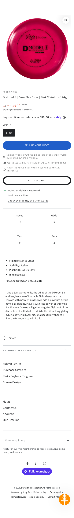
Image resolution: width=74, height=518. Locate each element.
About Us (8, 414)
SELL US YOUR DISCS (37, 145)
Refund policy (39, 492)
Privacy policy (56, 492)
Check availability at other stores (28, 200)
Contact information (57, 496)
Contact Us (10, 408)
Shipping (7, 109)
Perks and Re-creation (31, 487)
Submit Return (12, 364)
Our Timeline (11, 420)
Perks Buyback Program (18, 376)
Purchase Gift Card (14, 370)
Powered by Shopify (20, 492)
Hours (6, 402)
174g (10, 134)
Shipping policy (36, 496)
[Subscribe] (69, 440)
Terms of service (18, 496)
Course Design (12, 382)
